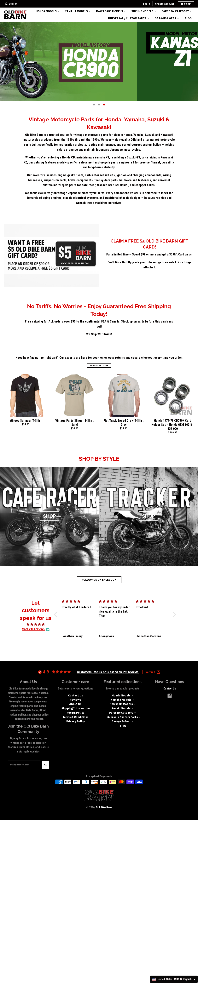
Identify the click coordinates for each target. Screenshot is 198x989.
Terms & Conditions (75, 717)
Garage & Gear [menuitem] (165, 18)
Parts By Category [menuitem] (175, 11)
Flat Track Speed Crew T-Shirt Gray (123, 422)
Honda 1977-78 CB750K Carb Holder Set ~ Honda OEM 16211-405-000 (172, 425)
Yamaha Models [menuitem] (76, 11)
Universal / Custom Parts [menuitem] (127, 18)
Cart (187, 3)
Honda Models (121, 695)
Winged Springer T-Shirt (25, 420)
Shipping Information (75, 708)
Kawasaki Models (121, 704)
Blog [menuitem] (188, 18)
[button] (56, 614)
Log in (146, 3)
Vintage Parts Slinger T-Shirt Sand (74, 422)
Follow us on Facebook (99, 579)
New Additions (99, 365)
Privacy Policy (75, 721)
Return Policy (75, 712)
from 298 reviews (33, 629)
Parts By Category (121, 712)
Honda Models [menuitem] (46, 11)
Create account (164, 3)
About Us (75, 704)
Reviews (75, 699)
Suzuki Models (121, 708)
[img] (35, 624)
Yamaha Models (121, 699)
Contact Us (75, 695)
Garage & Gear (121, 721)
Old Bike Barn (104, 807)
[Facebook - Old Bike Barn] (169, 695)
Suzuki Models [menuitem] (142, 11)
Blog (122, 725)
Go (45, 764)
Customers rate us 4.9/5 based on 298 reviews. (108, 672)
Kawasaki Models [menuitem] (109, 11)
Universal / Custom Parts (121, 717)
